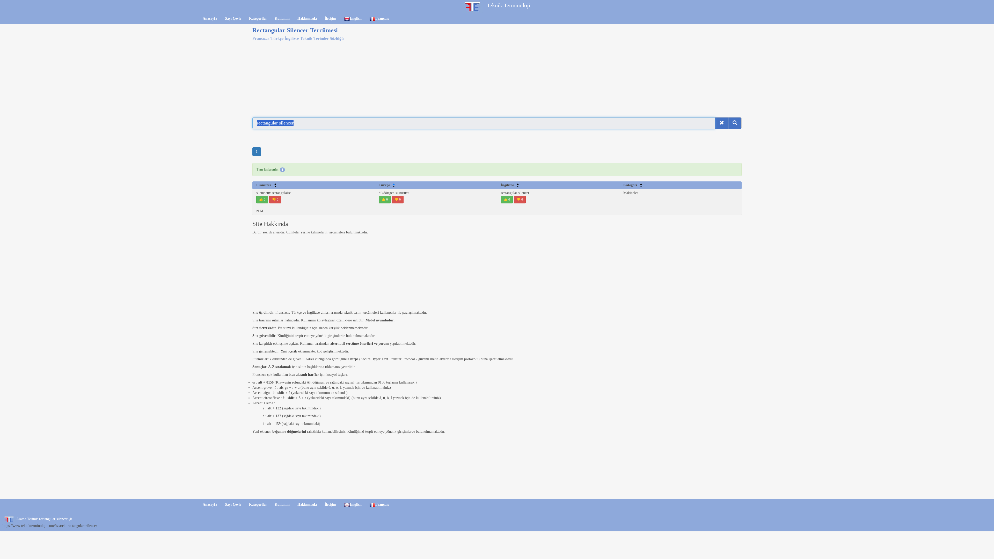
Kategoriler (258, 18)
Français (382, 18)
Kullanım (282, 18)
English (356, 18)
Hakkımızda (307, 18)
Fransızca (266, 185)
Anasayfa (210, 18)
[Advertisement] (403, 77)
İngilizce (510, 185)
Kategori (632, 185)
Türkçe (387, 185)
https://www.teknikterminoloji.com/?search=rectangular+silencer (50, 526)
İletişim (330, 18)
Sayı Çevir (233, 18)
